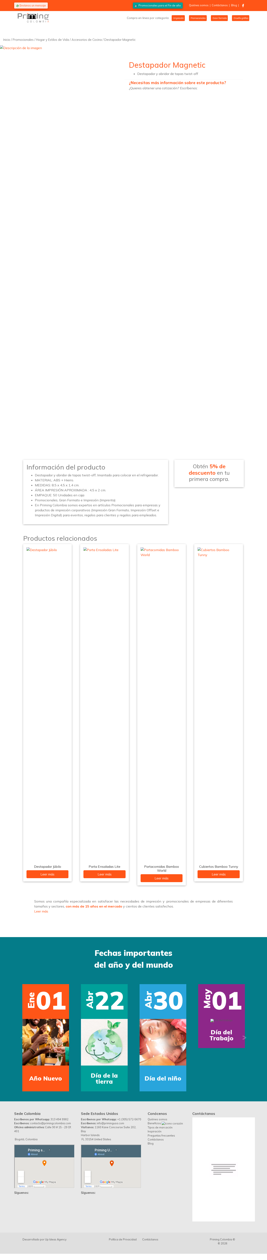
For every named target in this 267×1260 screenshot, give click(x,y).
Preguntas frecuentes (161, 1135)
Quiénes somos (199, 5)
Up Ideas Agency (56, 1239)
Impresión (178, 18)
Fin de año (160, 5)
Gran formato (219, 18)
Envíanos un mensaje (32, 5)
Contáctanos (220, 5)
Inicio (6, 40)
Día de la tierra (104, 1078)
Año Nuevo (45, 1078)
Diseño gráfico (240, 18)
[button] (22, 1037)
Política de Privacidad (123, 1239)
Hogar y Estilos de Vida (52, 40)
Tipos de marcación (160, 1127)
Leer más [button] (41, 911)
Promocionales (198, 18)
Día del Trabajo (221, 1035)
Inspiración (154, 1131)
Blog (234, 5)
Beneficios (155, 1123)
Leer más (47, 874)
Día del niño (163, 1078)
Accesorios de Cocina (87, 40)
